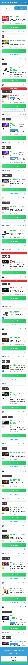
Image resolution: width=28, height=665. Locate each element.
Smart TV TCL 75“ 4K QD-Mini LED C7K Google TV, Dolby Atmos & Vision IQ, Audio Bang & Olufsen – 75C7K (17, 400)
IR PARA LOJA (13, 27)
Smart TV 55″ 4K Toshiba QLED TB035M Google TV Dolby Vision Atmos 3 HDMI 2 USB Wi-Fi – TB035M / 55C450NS (18, 210)
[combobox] (7, 8)
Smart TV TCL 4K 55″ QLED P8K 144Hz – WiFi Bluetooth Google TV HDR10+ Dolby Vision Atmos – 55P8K (17, 428)
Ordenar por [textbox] (5, 8)
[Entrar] (25, 2)
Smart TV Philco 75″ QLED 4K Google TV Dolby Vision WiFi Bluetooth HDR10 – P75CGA (17, 98)
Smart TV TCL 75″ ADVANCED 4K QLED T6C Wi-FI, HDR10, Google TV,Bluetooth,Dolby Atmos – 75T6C (17, 182)
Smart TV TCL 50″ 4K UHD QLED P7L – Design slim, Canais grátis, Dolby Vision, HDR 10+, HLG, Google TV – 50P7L (17, 567)
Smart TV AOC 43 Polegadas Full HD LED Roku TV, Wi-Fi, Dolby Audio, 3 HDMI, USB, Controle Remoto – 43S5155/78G (18, 20)
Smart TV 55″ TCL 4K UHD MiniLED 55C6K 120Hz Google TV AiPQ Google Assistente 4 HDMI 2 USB (17, 368)
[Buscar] (16, 2)
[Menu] (2, 2)
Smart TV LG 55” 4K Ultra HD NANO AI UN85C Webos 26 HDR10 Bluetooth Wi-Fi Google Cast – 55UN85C (17, 483)
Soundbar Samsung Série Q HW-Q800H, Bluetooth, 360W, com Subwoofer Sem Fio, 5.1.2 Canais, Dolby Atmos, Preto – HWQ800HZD (18, 73)
